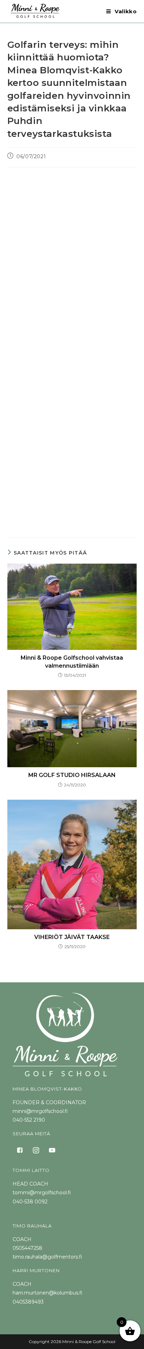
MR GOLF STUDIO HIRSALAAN (72, 775)
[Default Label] (52, 1150)
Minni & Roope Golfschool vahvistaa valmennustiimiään (72, 661)
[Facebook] (20, 1150)
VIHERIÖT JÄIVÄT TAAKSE (72, 937)
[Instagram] (36, 1150)
